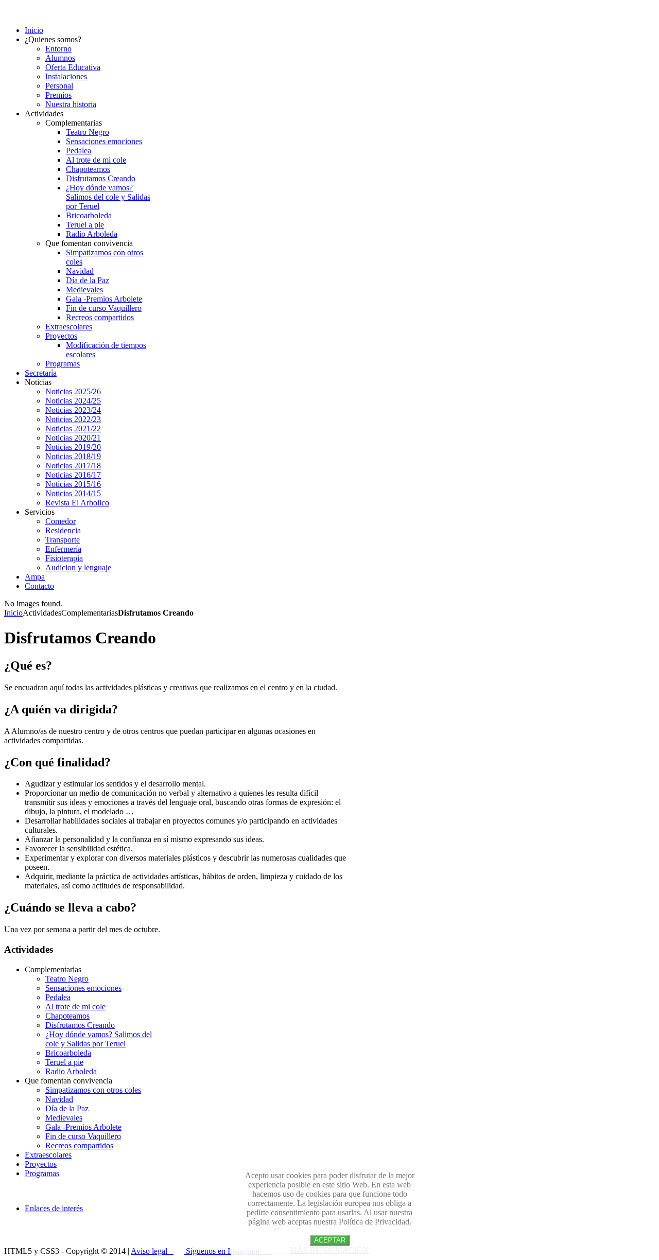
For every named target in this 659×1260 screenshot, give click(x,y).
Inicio (13, 612)
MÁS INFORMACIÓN (329, 1250)
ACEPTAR (329, 1240)
